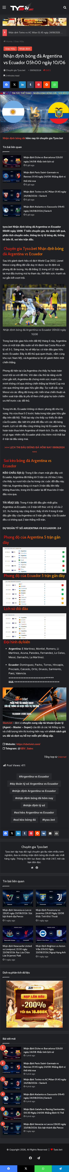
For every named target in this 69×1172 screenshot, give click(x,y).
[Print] (56, 833)
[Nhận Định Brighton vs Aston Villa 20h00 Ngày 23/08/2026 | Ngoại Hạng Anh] (51, 934)
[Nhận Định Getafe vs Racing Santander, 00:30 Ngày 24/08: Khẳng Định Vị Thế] (12, 1114)
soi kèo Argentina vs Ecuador (35, 812)
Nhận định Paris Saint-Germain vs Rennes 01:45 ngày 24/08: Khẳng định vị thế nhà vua (44, 176)
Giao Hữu (19, 41)
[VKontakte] (43, 833)
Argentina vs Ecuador (35, 776)
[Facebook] (5, 833)
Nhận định (24, 48)
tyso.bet (49, 819)
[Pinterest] (30, 833)
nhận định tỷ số (35, 805)
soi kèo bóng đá (25, 819)
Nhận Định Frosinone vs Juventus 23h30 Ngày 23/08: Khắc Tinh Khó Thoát (50, 913)
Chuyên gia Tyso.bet (15, 70)
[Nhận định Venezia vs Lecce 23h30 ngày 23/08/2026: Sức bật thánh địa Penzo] (18, 898)
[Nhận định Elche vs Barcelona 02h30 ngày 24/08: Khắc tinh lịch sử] (12, 161)
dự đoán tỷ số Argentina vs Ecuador (35, 783)
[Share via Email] (50, 833)
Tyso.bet (57, 1149)
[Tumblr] (24, 833)
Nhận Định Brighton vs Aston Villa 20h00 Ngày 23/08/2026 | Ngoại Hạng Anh (51, 949)
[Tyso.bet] (21, 7)
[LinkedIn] (18, 833)
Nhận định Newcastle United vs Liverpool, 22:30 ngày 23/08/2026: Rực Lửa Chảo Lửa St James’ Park (17, 951)
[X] (11, 833)
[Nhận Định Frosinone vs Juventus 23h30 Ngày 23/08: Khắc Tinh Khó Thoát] (51, 898)
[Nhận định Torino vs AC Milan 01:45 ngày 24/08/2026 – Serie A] (12, 195)
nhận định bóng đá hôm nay (35, 798)
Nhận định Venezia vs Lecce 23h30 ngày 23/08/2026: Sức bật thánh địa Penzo (17, 913)
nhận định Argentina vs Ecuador (35, 791)
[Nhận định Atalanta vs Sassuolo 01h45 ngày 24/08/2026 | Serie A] (12, 211)
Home (9, 41)
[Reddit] (37, 833)
